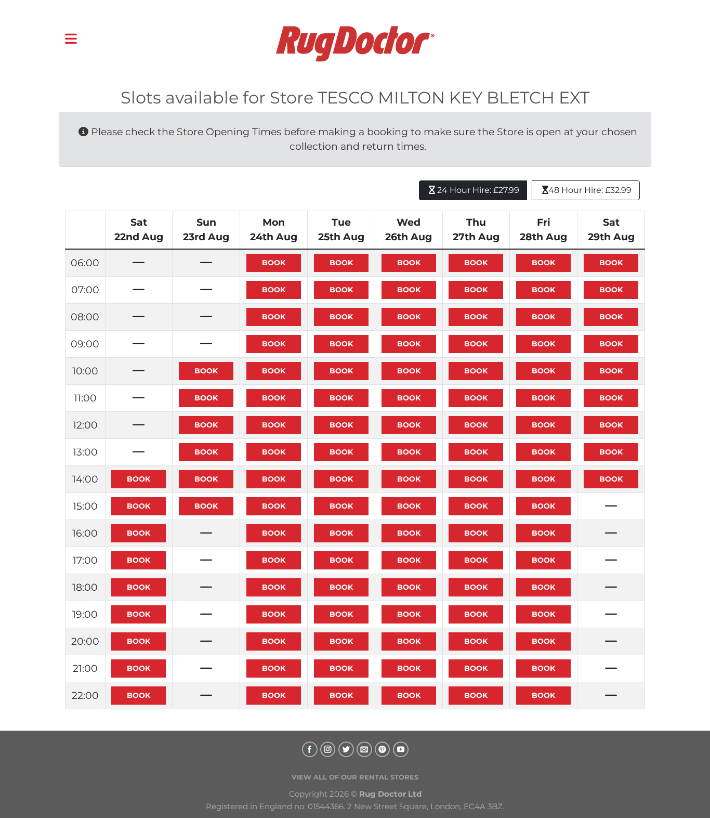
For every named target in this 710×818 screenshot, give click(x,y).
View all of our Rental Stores (355, 777)
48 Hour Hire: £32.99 (590, 190)
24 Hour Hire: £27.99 (477, 190)
